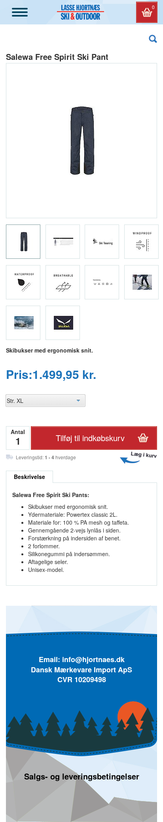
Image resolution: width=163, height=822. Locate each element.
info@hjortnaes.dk (93, 659)
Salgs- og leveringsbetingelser (81, 776)
